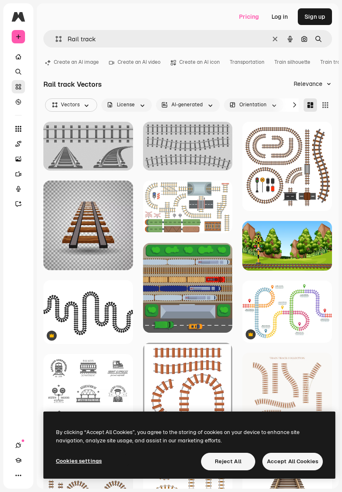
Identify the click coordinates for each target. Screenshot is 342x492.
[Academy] (18, 460)
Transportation (247, 62)
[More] (18, 475)
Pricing (249, 16)
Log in (280, 16)
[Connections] (18, 445)
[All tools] (18, 129)
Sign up (314, 16)
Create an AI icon (199, 62)
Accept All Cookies (292, 461)
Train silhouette (292, 62)
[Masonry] (310, 105)
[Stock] (18, 86)
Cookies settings (79, 460)
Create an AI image (76, 62)
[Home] (18, 56)
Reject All (228, 461)
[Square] (325, 105)
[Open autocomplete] (55, 39)
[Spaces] (18, 144)
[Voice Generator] (18, 189)
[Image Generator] (18, 159)
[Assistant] (18, 204)
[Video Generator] (18, 174)
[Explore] (18, 101)
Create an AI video (139, 62)
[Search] (18, 71)
